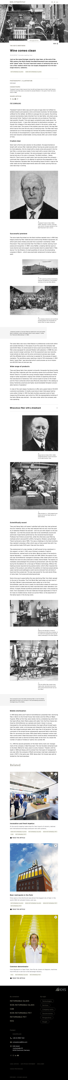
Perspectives (34, 40)
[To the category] (11, 7)
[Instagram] (13, 1055)
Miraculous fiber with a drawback (25, 408)
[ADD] (55, 774)
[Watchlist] (52, 2)
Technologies (47, 1001)
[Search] (54, 2)
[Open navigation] (57, 2)
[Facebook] (11, 1055)
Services (45, 1005)
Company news (47, 1009)
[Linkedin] (16, 1055)
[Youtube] (18, 1055)
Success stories (47, 1013)
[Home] (17, 2)
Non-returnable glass (33, 72)
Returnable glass (17, 72)
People (44, 1022)
